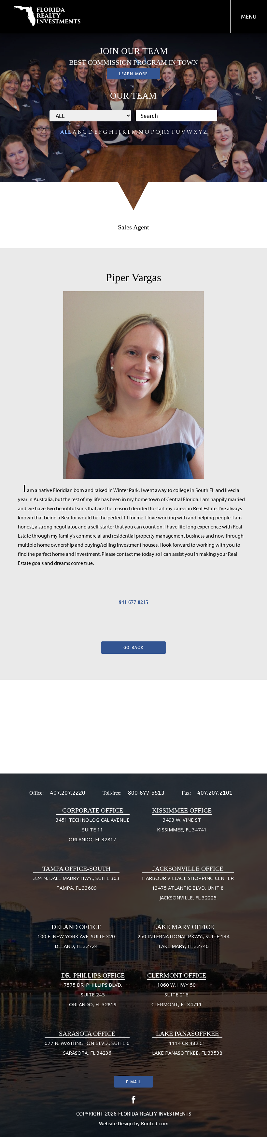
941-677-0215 (133, 602)
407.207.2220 (67, 792)
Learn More (133, 73)
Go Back (133, 647)
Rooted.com (154, 1123)
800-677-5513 (146, 792)
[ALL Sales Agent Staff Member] (90, 115)
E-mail (133, 1082)
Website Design (116, 1123)
